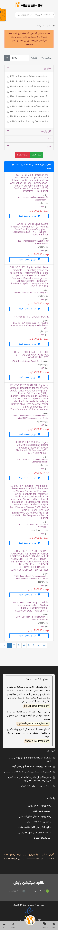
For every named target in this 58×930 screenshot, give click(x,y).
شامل (34, 58)
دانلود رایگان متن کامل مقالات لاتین (34, 827)
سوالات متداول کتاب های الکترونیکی (34, 833)
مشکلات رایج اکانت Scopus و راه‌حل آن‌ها (31, 767)
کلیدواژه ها (46, 131)
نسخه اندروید (39, 891)
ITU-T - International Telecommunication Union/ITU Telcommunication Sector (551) (30, 87)
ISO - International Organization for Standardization (33, 198)
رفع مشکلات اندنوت (42, 838)
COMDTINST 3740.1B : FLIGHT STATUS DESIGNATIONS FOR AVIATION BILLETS (31, 354)
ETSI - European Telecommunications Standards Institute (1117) (30, 77)
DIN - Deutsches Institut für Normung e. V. (30, 292)
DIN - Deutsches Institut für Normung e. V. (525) (30, 92)
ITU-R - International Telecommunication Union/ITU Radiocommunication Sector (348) (30, 102)
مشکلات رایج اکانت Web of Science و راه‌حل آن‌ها (29, 759)
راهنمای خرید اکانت (42, 811)
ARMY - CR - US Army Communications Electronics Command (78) (30, 122)
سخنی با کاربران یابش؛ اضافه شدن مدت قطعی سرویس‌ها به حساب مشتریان (29, 779)
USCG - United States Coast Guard (27, 361)
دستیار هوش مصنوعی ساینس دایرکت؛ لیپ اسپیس (27, 772)
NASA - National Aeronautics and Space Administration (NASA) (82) (30, 117)
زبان (49, 146)
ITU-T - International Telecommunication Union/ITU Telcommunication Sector (31, 417)
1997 (41, 207)
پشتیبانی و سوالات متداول (39, 822)
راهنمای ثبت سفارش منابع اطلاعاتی (35, 816)
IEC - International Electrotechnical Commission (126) (30, 112)
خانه (50, 26)
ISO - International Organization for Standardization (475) (30, 97)
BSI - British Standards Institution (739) (30, 82)
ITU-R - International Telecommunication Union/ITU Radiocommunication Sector (31, 577)
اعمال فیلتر (37, 155)
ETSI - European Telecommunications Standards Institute (32, 460)
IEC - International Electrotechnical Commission (34, 525)
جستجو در (47, 58)
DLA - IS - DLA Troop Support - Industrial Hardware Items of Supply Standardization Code (30, 326)
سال (49, 139)
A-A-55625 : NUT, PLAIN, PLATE (31, 317)
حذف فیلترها (22, 155)
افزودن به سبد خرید (28, 216)
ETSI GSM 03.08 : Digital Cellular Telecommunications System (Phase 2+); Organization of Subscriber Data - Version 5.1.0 (31, 607)
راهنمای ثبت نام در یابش (39, 806)
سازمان (47, 68)
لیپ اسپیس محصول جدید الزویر (36, 786)
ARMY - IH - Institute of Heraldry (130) (30, 107)
